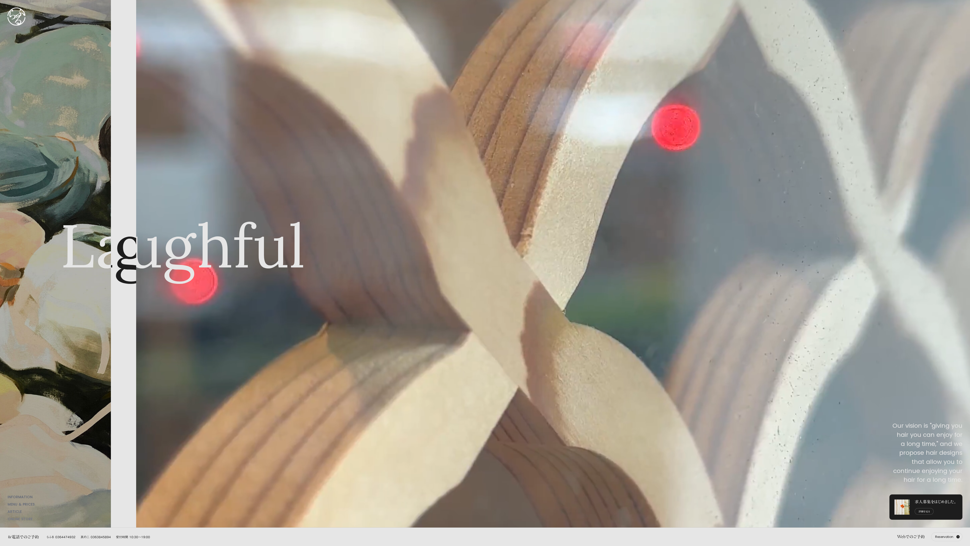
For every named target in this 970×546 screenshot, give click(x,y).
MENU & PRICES (21, 504)
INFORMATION (20, 497)
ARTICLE (15, 511)
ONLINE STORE (20, 519)
